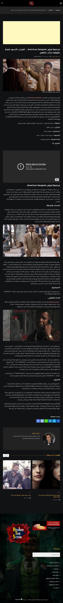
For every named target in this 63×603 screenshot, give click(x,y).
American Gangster (35, 98)
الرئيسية (57, 10)
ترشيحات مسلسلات (52, 566)
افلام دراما (55, 575)
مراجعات (50, 10)
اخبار (30, 492)
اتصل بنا (55, 588)
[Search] (2, 3)
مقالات (58, 492)
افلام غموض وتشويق (52, 578)
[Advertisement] (31, 32)
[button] (7, 455)
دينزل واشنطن (54, 302)
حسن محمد (55, 56)
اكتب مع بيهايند (53, 581)
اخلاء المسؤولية (53, 585)
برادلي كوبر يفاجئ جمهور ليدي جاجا (21, 495)
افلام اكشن (55, 572)
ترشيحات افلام (54, 562)
